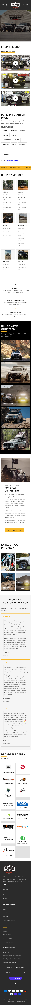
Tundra (22, 130)
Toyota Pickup (7, 149)
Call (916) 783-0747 (13, 160)
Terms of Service (8, 942)
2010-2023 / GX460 (6, 268)
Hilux (14, 144)
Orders (5, 894)
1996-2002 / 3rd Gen (22, 208)
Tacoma (5, 130)
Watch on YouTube (8, 51)
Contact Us (6, 916)
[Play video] (15, 63)
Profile (5, 898)
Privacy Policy (7, 934)
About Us (6, 913)
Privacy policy (9, 999)
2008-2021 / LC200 (21, 234)
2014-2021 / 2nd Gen (7, 232)
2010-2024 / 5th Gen (22, 198)
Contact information (20, 1001)
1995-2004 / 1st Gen (7, 208)
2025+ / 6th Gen (22, 195)
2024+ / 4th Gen (7, 195)
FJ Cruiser (15, 135)
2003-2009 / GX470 (6, 272)
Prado (17, 140)
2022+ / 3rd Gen (7, 228)
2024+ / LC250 (21, 231)
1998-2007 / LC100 (21, 239)
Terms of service (26, 999)
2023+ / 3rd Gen (22, 264)
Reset (6, 154)
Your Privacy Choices (9, 920)
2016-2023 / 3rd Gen (7, 198)
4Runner (14, 130)
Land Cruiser (7, 140)
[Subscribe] (24, 972)
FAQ (4, 909)
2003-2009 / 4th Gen (22, 203)
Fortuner (22, 144)
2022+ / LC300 (21, 228)
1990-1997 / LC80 (21, 244)
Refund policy (17, 999)
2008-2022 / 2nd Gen (22, 268)
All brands (5, 758)
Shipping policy (11, 1001)
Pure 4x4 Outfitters (14, 997)
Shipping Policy (7, 938)
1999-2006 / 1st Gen (7, 236)
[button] (3, 5)
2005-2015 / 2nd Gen (7, 203)
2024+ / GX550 (6, 264)
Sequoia (5, 135)
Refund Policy (7, 931)
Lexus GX (6, 144)
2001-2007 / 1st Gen (22, 272)
